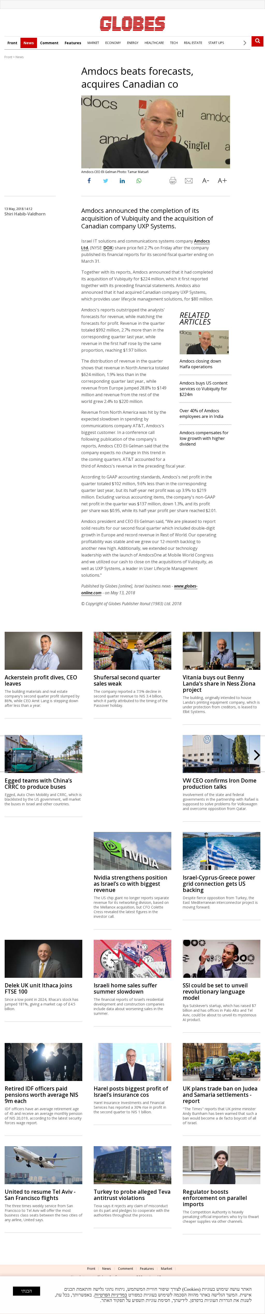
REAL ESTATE (193, 43)
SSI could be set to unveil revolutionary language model (215, 991)
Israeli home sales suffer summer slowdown (125, 988)
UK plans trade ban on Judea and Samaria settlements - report (220, 1095)
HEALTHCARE (154, 43)
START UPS (216, 43)
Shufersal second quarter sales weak (127, 680)
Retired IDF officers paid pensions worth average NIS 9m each (41, 1095)
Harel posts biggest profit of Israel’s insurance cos (131, 1091)
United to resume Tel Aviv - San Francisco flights (40, 1195)
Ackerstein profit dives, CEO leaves (41, 680)
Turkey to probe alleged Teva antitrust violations (132, 1195)
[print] (172, 182)
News (29, 42)
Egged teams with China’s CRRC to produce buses (38, 783)
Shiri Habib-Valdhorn (25, 214)
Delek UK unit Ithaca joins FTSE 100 (38, 988)
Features (73, 42)
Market (166, 1268)
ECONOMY (113, 43)
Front (12, 42)
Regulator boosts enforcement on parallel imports (215, 1198)
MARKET (93, 43)
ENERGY (132, 43)
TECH (174, 43)
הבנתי (26, 1291)
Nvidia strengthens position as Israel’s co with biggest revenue (130, 883)
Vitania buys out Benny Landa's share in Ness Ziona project (219, 683)
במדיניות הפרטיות (110, 1294)
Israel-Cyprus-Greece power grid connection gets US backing (219, 883)
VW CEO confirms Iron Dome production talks (219, 783)
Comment (49, 42)
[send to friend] (189, 182)
